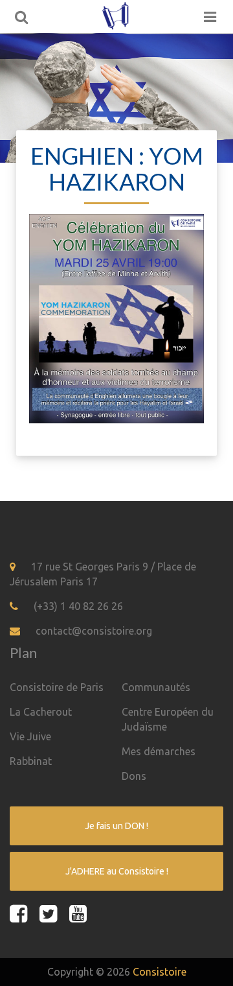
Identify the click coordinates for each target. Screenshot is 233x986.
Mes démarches (158, 751)
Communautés (156, 687)
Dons (134, 776)
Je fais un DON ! (116, 826)
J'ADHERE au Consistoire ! (116, 871)
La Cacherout (41, 712)
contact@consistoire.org (94, 631)
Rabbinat (31, 761)
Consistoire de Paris (57, 687)
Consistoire (159, 972)
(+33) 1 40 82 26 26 (78, 606)
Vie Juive (30, 736)
